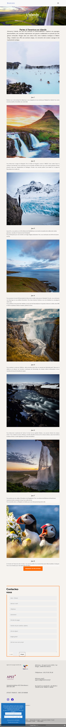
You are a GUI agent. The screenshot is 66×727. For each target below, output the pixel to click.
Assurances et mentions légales (19, 720)
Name (8, 710)
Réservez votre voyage (33, 568)
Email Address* (9, 707)
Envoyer (22, 654)
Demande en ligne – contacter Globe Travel (42, 720)
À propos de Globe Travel (28, 721)
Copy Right (40, 721)
